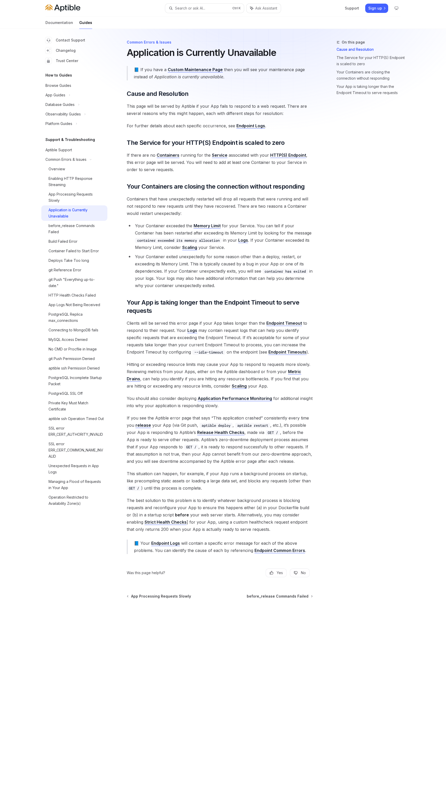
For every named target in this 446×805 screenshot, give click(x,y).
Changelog (66, 50)
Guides (85, 22)
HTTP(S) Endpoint (288, 155)
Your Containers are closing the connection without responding (363, 75)
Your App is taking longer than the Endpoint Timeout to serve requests (367, 89)
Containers (168, 155)
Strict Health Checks (166, 522)
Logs (243, 240)
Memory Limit (207, 225)
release (143, 425)
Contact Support (70, 40)
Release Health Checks (220, 432)
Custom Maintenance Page (195, 69)
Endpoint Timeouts (287, 352)
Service (219, 155)
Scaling (189, 247)
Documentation (59, 22)
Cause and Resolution (355, 49)
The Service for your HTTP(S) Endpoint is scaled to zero (371, 60)
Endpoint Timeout (284, 323)
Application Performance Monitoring (235, 398)
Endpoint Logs (250, 125)
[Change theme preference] (396, 8)
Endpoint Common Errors (279, 550)
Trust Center (67, 60)
